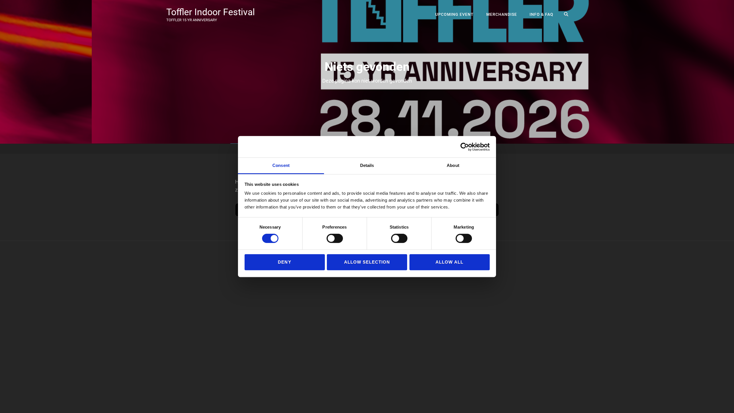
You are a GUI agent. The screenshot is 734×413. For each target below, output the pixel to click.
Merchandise (501, 14)
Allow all (449, 262)
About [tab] (453, 165)
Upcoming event (454, 14)
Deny (284, 262)
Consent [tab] (281, 165)
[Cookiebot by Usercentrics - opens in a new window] (465, 147)
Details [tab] (367, 165)
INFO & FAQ (541, 14)
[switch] (335, 238)
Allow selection (367, 262)
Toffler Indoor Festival (210, 12)
